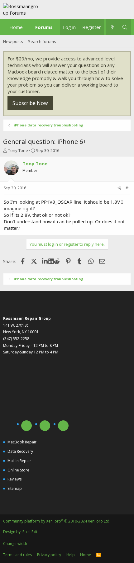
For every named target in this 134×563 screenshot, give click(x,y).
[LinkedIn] (45, 261)
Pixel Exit (29, 531)
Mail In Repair (19, 460)
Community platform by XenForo (56, 521)
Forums (44, 27)
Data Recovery (20, 451)
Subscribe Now (30, 103)
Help (70, 554)
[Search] (125, 27)
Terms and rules (17, 554)
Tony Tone (18, 150)
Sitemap (14, 488)
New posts (13, 41)
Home (16, 27)
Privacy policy (49, 554)
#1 (128, 188)
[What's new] (112, 27)
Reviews (14, 479)
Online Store (18, 470)
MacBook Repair (21, 442)
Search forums (42, 41)
